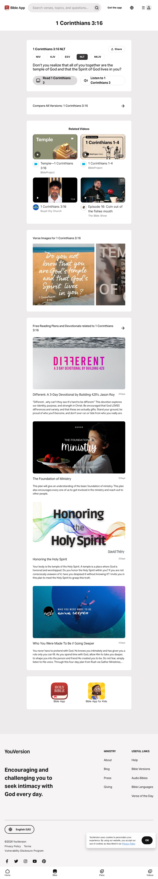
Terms (27, 846)
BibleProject (47, 172)
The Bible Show (97, 215)
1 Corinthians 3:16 (57, 206)
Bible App (59, 701)
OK (147, 840)
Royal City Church (51, 211)
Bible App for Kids (96, 701)
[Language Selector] (132, 8)
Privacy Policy (13, 846)
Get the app (115, 7)
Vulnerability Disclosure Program (24, 850)
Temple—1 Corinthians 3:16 (56, 165)
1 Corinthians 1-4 (104, 163)
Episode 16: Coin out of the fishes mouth (105, 209)
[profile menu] (146, 8)
